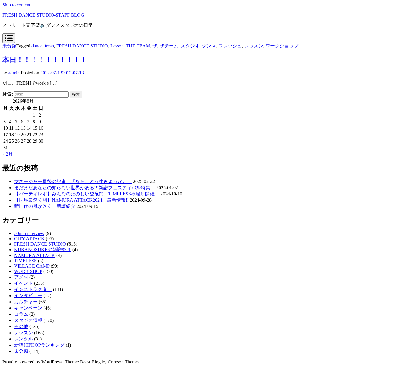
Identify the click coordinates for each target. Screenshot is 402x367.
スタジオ (190, 45)
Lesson (117, 45)
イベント (23, 283)
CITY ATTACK (29, 238)
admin (14, 72)
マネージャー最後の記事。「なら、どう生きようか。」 (73, 181)
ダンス (209, 45)
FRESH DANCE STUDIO (82, 45)
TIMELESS (25, 260)
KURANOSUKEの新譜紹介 (42, 249)
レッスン (253, 45)
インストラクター (33, 289)
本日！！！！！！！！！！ (44, 60)
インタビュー (28, 295)
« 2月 (7, 154)
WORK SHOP (28, 271)
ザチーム (169, 45)
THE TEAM (138, 45)
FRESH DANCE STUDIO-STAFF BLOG (43, 14)
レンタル (23, 338)
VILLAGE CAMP (31, 266)
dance (36, 45)
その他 (21, 326)
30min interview (29, 233)
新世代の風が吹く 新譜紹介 (44, 206)
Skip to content (16, 4)
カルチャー (26, 301)
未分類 (9, 45)
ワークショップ (281, 45)
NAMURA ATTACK (34, 255)
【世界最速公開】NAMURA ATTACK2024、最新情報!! (71, 200)
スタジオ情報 (28, 320)
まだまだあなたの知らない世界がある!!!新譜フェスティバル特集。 (84, 187)
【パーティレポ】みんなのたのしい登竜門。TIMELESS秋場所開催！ (86, 193)
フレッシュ (230, 45)
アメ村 (21, 276)
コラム (21, 314)
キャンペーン (28, 307)
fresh (49, 45)
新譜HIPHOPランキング (39, 345)
